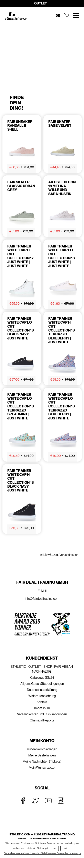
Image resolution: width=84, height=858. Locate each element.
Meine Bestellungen (42, 755)
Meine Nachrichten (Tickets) (42, 761)
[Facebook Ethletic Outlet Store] (23, 800)
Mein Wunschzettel (42, 767)
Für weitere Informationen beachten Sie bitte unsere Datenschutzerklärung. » (42, 853)
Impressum (42, 708)
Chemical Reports (42, 720)
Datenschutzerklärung (42, 690)
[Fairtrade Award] (42, 624)
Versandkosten (69, 554)
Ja (54, 848)
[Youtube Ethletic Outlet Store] (48, 800)
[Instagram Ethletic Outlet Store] (61, 800)
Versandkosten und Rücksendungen (42, 714)
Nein (66, 848)
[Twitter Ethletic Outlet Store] (35, 800)
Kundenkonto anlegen (42, 749)
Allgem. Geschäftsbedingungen (42, 684)
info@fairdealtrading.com (42, 599)
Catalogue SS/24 (42, 678)
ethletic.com (20, 834)
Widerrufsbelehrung (42, 696)
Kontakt (42, 702)
